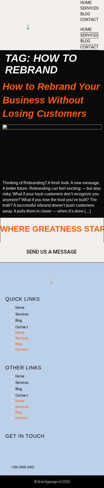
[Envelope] (67, 448)
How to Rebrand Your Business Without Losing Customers (51, 100)
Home (86, 2)
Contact (89, 19)
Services (89, 8)
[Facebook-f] (11, 448)
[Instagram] (49, 448)
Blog (85, 14)
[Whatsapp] (86, 448)
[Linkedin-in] (30, 448)
